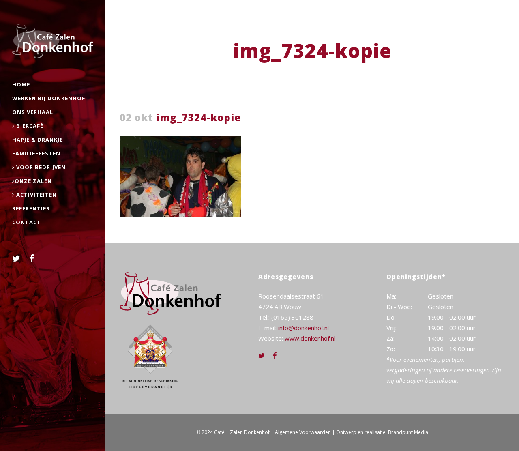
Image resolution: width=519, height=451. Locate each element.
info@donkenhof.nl (303, 328)
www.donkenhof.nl (310, 338)
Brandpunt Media (408, 432)
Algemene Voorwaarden (303, 432)
